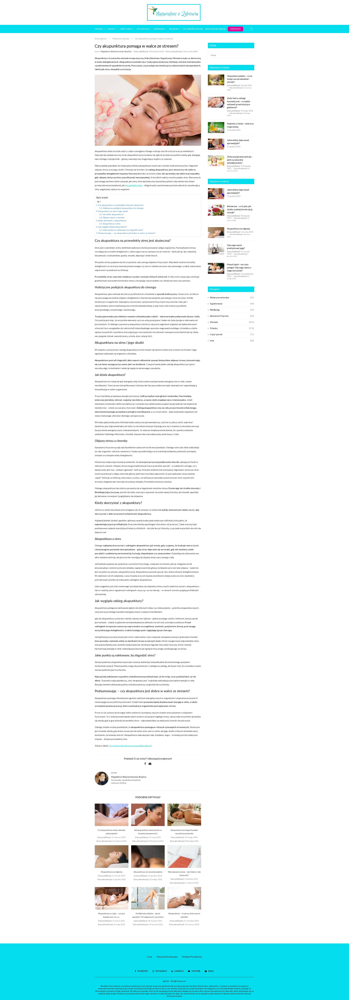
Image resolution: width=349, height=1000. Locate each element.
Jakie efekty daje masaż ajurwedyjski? (238, 141)
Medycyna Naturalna (215, 29)
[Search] (251, 29)
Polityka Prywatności (192, 956)
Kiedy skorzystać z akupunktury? (112, 221)
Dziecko (111, 29)
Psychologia (143, 29)
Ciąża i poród (126, 29)
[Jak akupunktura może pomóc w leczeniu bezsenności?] (148, 815)
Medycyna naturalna (120, 39)
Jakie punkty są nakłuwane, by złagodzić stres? (123, 230)
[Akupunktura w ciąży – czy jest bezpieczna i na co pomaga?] (111, 898)
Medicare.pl (235, 29)
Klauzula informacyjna (167, 956)
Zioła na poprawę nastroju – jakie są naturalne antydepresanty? (240, 159)
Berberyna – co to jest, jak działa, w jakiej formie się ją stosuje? (239, 209)
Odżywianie (159, 29)
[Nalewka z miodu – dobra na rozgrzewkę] (216, 127)
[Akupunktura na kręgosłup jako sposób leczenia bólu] (184, 815)
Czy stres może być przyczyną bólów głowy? (130, 745)
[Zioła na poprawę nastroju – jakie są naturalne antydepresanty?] (216, 160)
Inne (232, 340)
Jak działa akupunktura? (113, 215)
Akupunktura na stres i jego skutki (113, 211)
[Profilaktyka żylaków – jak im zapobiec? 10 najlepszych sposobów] (148, 898)
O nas (149, 956)
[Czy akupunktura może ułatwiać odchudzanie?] (111, 815)
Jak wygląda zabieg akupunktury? (112, 227)
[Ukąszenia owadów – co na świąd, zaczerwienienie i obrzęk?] (216, 79)
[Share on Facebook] (145, 764)
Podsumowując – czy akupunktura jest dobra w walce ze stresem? (126, 233)
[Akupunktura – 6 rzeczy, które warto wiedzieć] (184, 898)
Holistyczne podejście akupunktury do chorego (123, 208)
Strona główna (101, 39)
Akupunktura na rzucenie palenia (148, 872)
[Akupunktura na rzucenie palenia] (148, 856)
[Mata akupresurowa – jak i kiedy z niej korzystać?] (184, 856)
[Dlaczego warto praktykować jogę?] (216, 249)
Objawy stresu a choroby (113, 218)
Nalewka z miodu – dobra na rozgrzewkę (240, 125)
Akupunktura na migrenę (111, 872)
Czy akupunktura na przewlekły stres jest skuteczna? (120, 205)
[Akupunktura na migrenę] (111, 856)
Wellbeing (173, 29)
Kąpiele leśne (232, 303)
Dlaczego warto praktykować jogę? (236, 246)
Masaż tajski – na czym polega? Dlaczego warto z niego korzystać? (239, 267)
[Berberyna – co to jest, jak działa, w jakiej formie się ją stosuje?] (216, 210)
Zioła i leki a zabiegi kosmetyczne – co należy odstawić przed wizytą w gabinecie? (238, 103)
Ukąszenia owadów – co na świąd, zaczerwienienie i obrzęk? (239, 79)
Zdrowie (99, 29)
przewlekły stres (134, 185)
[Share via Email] (150, 764)
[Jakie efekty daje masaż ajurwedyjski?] (216, 144)
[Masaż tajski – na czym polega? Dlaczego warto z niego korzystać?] (216, 268)
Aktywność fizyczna (193, 29)
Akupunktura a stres (111, 224)
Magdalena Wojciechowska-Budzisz (116, 51)
